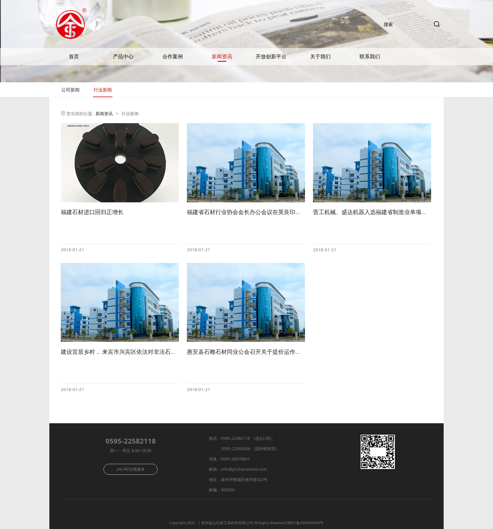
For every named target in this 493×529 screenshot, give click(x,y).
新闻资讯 (222, 56)
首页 (74, 56)
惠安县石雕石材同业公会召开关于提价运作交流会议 (252, 352)
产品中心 (123, 56)
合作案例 (172, 56)
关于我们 (320, 56)
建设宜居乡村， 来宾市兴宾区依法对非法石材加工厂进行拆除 (138, 352)
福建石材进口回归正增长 (92, 212)
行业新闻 (103, 90)
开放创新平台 (271, 56)
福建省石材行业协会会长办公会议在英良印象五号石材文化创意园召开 (275, 212)
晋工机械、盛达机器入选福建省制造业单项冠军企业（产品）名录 (395, 212)
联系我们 (369, 56)
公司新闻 (70, 90)
